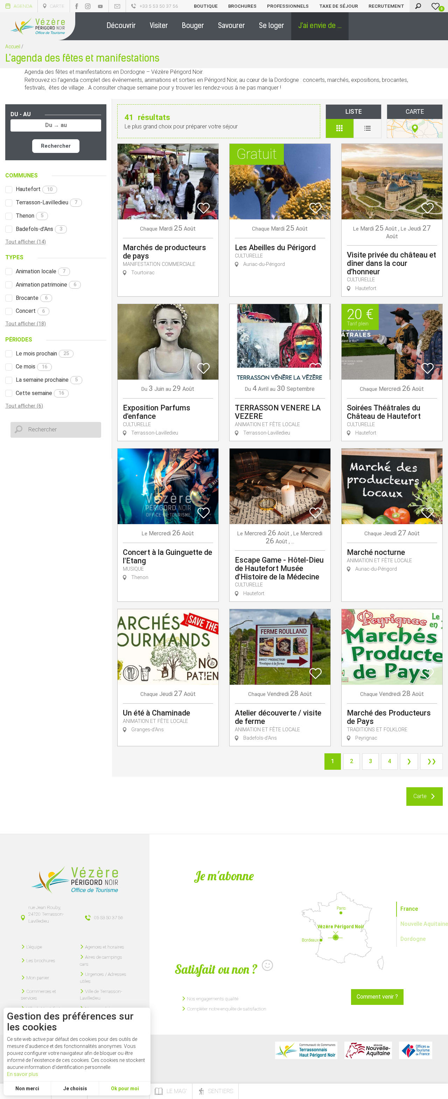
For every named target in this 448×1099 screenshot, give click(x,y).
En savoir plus (22, 1074)
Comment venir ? (377, 996)
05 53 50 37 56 (108, 917)
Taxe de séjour (338, 6)
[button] (121, 26)
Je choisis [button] (75, 1088)
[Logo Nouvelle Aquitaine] (368, 1050)
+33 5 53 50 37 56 (159, 6)
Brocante (32, 298)
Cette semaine (40, 393)
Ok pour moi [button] (125, 1088)
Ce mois (31, 366)
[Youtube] (100, 6)
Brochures (242, 6)
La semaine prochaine (47, 379)
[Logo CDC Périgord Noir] (306, 1050)
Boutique (206, 6)
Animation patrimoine (46, 284)
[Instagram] (88, 6)
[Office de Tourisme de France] (416, 1050)
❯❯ (431, 761)
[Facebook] (77, 6)
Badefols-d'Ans (39, 229)
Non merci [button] (27, 1088)
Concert (30, 311)
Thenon (29, 215)
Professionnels (288, 6)
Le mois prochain (42, 353)
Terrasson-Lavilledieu (46, 202)
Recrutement (386, 6)
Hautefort (34, 189)
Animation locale (40, 271)
